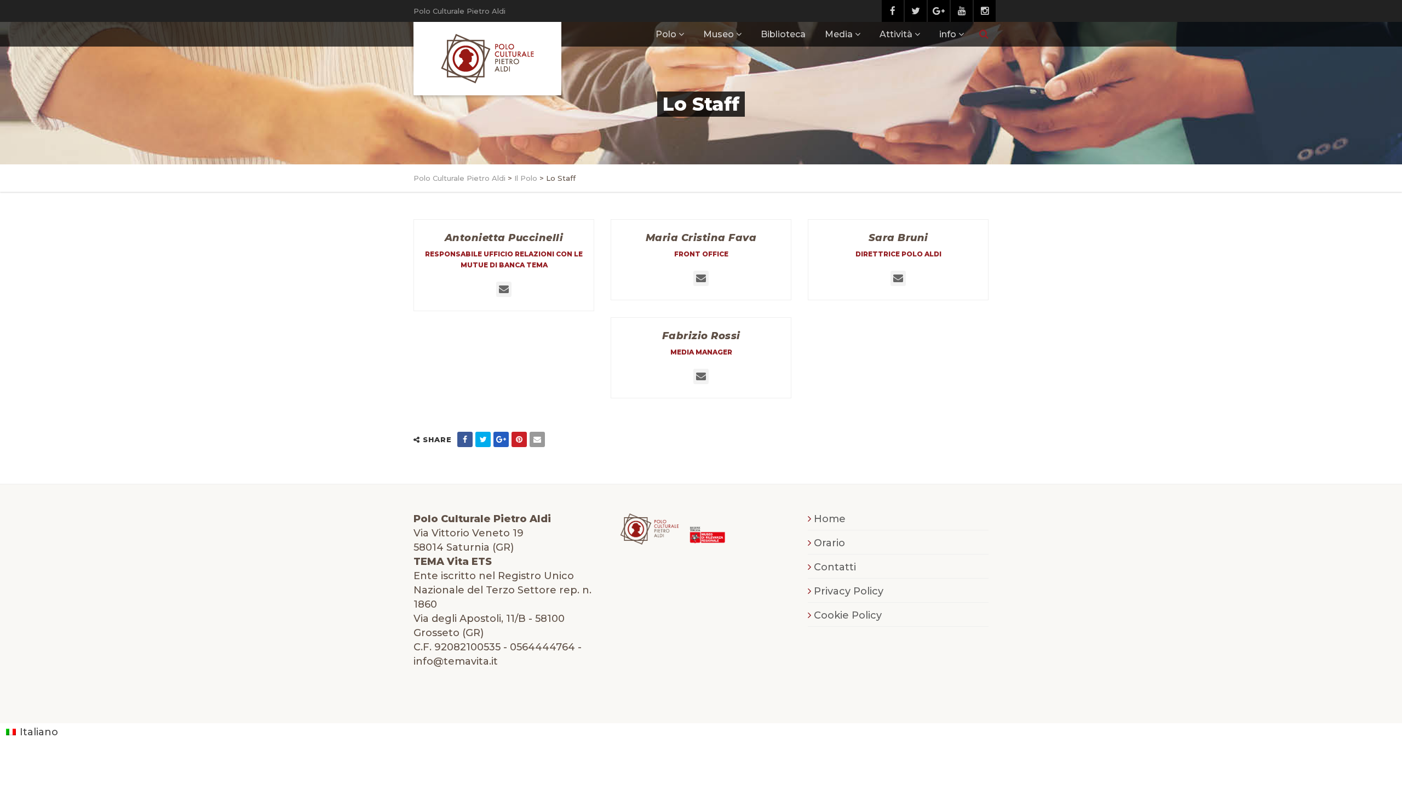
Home (830, 519)
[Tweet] (483, 439)
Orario (829, 543)
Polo (666, 34)
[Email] (537, 439)
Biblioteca (783, 34)
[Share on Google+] (501, 439)
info (947, 34)
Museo (718, 34)
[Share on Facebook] (465, 439)
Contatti (835, 567)
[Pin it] (519, 439)
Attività (896, 34)
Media (839, 34)
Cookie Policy (848, 615)
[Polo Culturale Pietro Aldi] (487, 58)
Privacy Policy (848, 591)
